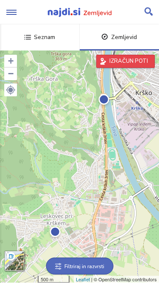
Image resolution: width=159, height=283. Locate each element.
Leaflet (83, 279)
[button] (10, 90)
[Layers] (14, 261)
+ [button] (11, 61)
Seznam (44, 37)
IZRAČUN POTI (128, 61)
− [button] (11, 73)
